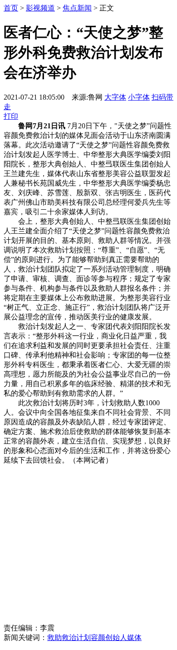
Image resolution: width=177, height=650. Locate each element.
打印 (11, 116)
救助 (54, 637)
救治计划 (76, 637)
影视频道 (40, 8)
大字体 (115, 97)
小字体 (139, 97)
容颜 (98, 637)
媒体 (134, 637)
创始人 (116, 637)
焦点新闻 (77, 8)
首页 (11, 8)
